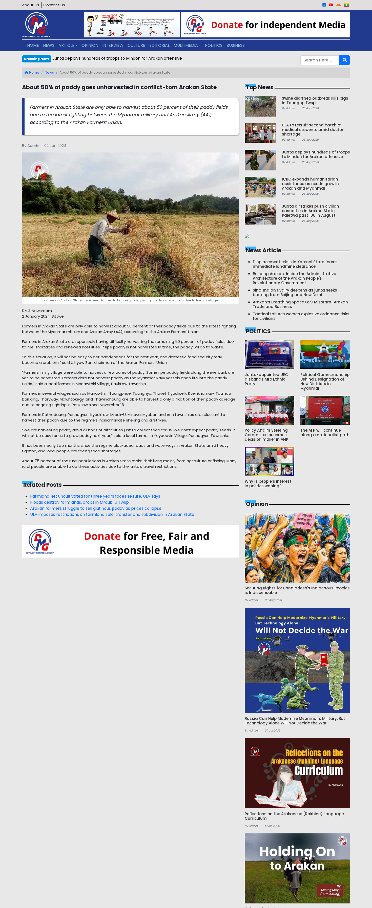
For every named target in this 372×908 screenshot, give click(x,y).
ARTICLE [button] (66, 45)
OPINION (89, 45)
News (49, 72)
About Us (30, 5)
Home (33, 72)
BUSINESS (235, 45)
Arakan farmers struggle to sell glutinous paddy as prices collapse (95, 508)
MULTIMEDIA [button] (186, 45)
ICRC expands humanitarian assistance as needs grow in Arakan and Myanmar (130, 58)
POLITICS (213, 45)
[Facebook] (324, 5)
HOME (33, 45)
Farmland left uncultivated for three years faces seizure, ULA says (95, 496)
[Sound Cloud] (338, 5)
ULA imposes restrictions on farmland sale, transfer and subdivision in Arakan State (112, 514)
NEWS (48, 45)
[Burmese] (346, 5)
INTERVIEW (112, 45)
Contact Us (54, 5)
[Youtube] (331, 5)
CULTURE (136, 45)
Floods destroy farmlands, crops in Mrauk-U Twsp (79, 502)
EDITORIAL (159, 45)
